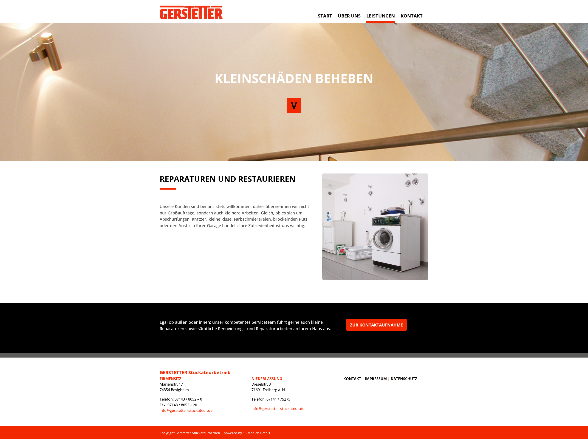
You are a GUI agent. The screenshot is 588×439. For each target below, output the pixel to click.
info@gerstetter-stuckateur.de (186, 410)
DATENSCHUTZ (404, 378)
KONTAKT (352, 378)
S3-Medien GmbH (256, 433)
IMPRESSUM (376, 378)
